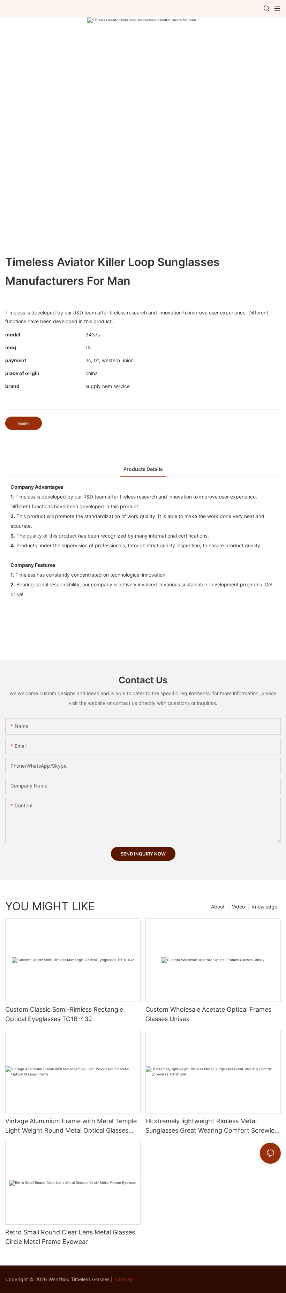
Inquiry (23, 423)
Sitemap (123, 1279)
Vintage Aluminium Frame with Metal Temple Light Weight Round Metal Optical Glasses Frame (71, 1126)
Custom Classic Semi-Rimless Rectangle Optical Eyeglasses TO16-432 (64, 1014)
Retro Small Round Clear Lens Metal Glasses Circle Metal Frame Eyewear (70, 1237)
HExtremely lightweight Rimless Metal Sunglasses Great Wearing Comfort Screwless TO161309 (213, 1126)
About (218, 907)
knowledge (264, 907)
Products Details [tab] (143, 469)
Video (238, 907)
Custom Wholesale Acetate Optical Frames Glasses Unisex (208, 1014)
